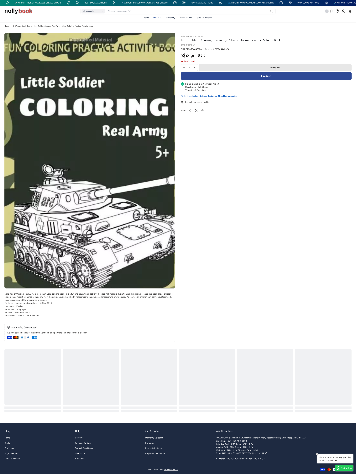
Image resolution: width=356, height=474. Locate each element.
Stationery (9, 448)
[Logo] (18, 11)
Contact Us (80, 453)
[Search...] (271, 11)
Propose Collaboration (155, 453)
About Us (79, 458)
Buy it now (266, 76)
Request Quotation (153, 448)
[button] (93, 11)
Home (6, 26)
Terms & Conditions (84, 448)
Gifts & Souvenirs (12, 458)
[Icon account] (343, 11)
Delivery (78, 438)
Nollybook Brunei (171, 469)
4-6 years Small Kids (21, 26)
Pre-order (149, 443)
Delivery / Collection (154, 438)
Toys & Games (11, 453)
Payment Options (83, 443)
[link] (190, 110)
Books (7, 443)
